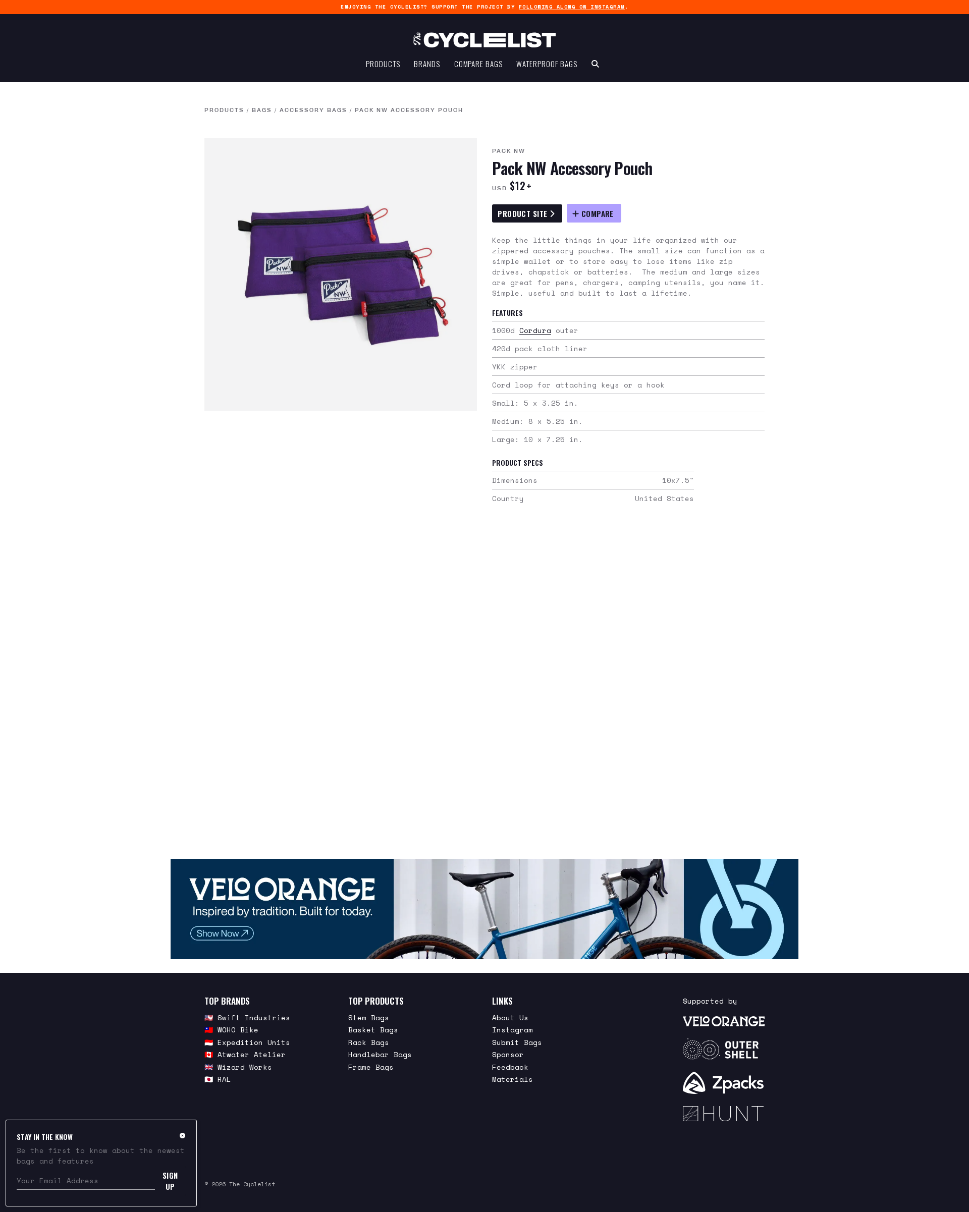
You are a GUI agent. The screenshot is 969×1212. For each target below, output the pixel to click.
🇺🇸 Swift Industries (247, 1017)
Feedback (510, 1067)
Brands (427, 63)
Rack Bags (368, 1042)
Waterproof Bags (546, 63)
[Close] (182, 1135)
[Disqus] (484, 683)
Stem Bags (368, 1017)
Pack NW (508, 150)
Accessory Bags (313, 110)
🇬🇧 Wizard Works (238, 1067)
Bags (262, 110)
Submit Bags (517, 1042)
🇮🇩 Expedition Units (247, 1042)
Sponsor (508, 1054)
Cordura (535, 330)
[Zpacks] (724, 1083)
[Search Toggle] (595, 63)
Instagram (512, 1029)
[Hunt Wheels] (724, 1113)
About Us (510, 1017)
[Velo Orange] (484, 909)
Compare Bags (478, 63)
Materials (512, 1079)
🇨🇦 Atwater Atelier (245, 1054)
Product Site (524, 213)
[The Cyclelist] (484, 39)
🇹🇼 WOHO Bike (231, 1029)
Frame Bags (371, 1067)
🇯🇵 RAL (217, 1079)
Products (383, 63)
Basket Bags (373, 1029)
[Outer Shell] (724, 1049)
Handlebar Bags (380, 1054)
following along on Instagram (572, 7)
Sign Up (170, 1181)
